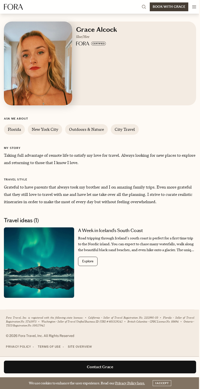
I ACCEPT (162, 383)
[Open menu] (194, 7)
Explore (87, 261)
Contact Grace (100, 367)
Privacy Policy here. (130, 383)
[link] (100, 262)
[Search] (144, 7)
